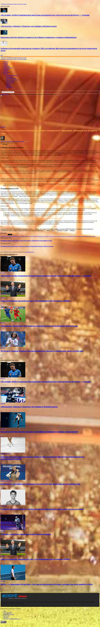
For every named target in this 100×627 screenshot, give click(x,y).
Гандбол (8, 84)
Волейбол (6, 69)
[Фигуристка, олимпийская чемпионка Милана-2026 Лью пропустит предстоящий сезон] (13, 479)
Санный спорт (10, 83)
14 (1, 514)
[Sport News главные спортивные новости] (14, 599)
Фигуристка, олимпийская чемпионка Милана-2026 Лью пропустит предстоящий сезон (40, 484)
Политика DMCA (7, 613)
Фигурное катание (11, 78)
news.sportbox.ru (12, 233)
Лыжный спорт (10, 81)
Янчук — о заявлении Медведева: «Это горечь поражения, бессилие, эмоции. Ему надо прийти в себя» (47, 584)
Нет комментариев (18, 141)
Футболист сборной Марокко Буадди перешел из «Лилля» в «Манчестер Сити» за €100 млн (42, 351)
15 (1, 305)
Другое (5, 74)
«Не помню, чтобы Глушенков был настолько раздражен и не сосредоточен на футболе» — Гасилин (45, 15)
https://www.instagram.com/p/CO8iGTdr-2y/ (50, 218)
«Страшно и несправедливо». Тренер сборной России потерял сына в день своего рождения (42, 509)
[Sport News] (13, 4)
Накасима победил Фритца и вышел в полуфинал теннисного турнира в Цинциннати (38, 37)
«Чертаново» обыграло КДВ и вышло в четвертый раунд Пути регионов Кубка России (39, 326)
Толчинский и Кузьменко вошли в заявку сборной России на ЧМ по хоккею (27, 246)
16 (1, 539)
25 (1, 330)
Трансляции (9, 87)
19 (1, 355)
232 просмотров (5, 141)
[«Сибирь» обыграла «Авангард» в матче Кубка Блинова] (13, 529)
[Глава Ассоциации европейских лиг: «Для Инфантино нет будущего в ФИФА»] (13, 296)
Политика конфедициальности (11, 619)
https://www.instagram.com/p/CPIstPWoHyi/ (50, 176)
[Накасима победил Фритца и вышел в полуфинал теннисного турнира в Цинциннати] (4, 34)
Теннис (5, 71)
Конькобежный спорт (12, 80)
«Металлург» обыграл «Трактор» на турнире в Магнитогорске (29, 26)
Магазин (5, 62)
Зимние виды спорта (12, 75)
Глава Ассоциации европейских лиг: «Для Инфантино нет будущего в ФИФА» (36, 301)
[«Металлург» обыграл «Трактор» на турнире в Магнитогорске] (4, 23)
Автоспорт (6, 72)
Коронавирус (9, 77)
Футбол (5, 63)
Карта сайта (6, 616)
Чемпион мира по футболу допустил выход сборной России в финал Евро (26, 240)
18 (1, 436)
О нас (4, 611)
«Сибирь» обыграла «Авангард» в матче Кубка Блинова (26, 534)
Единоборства (7, 68)
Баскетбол (6, 66)
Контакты (6, 617)
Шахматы (8, 86)
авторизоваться (29, 252)
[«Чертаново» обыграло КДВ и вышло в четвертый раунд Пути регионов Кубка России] (13, 321)
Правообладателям (8, 614)
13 (1, 589)
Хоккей (5, 65)
